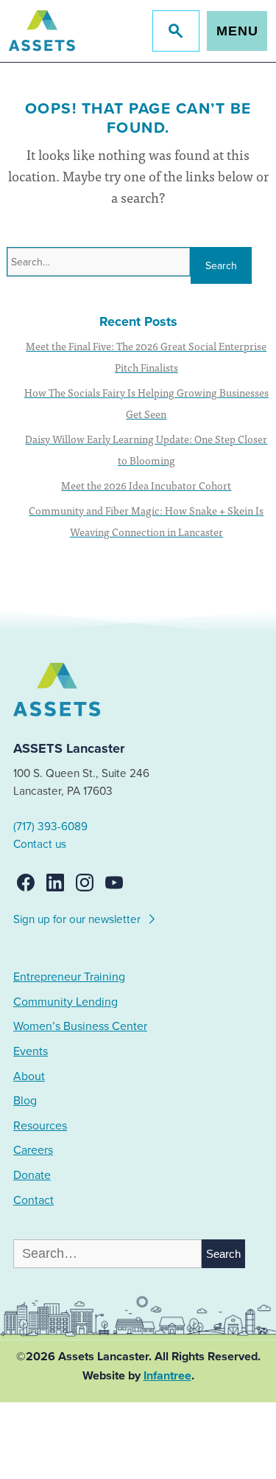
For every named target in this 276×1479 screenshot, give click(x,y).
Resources (40, 1125)
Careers (33, 1150)
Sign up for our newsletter (78, 919)
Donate (32, 1175)
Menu (237, 31)
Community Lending (65, 1002)
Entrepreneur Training (69, 977)
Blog (25, 1100)
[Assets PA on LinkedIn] (55, 882)
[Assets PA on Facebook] (25, 882)
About (29, 1076)
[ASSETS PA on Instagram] (84, 882)
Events (30, 1051)
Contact (33, 1200)
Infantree (167, 1375)
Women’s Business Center (80, 1026)
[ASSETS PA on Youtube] (114, 882)
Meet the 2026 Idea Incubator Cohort (146, 485)
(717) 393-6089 (50, 826)
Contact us (39, 844)
